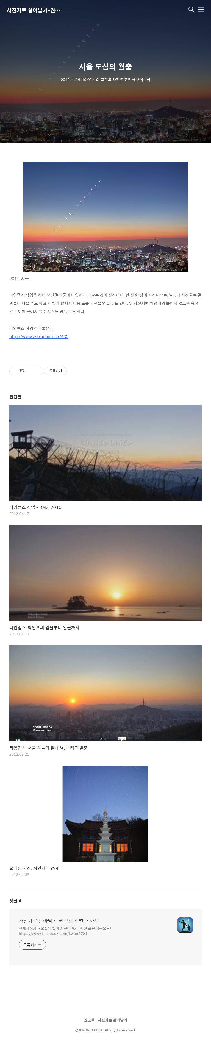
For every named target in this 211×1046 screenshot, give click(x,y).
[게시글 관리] (37, 371)
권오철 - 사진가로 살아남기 (105, 1020)
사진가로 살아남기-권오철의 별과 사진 (34, 10)
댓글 (15, 900)
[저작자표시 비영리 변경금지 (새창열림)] (74, 371)
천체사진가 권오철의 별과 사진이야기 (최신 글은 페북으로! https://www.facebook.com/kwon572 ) (65, 930)
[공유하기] (30, 371)
